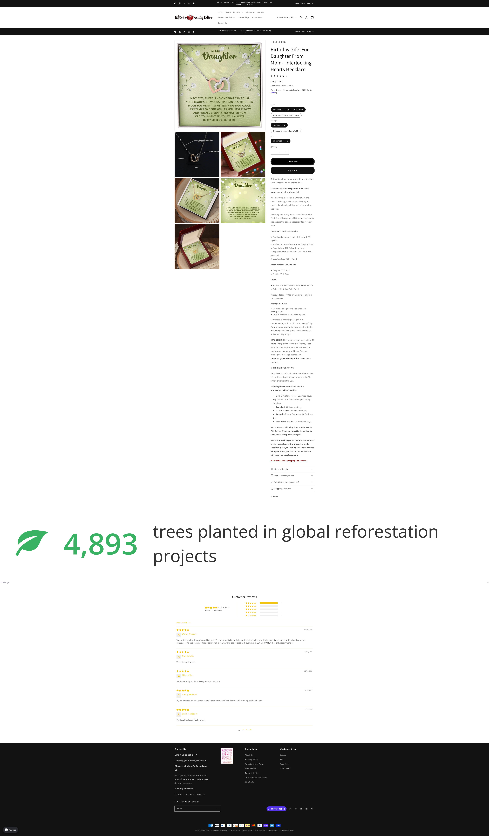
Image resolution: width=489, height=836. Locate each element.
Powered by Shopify (221, 830)
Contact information (287, 830)
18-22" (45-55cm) (280, 141)
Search (283, 755)
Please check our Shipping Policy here (288, 460)
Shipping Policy (251, 759)
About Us (249, 755)
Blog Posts (249, 782)
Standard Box (279, 125)
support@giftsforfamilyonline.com (190, 760)
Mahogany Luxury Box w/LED (285, 131)
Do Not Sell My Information (256, 777)
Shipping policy (273, 830)
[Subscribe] (217, 809)
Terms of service (259, 830)
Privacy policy (247, 830)
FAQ (281, 759)
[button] (234, 12)
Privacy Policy (250, 768)
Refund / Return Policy (254, 764)
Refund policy (235, 830)
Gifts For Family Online (207, 830)
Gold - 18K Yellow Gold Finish (286, 115)
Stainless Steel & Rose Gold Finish (288, 109)
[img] (182, 630)
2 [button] (243, 729)
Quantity (274, 147)
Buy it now (292, 170)
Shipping (274, 85)
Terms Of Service (252, 773)
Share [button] (275, 497)
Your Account (285, 768)
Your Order (284, 764)
